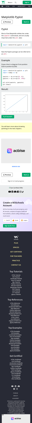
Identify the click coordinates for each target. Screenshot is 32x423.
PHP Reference (15, 315)
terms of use (17, 413)
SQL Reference (15, 308)
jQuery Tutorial (16, 294)
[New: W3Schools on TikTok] (23, 192)
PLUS (16, 243)
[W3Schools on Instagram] (20, 192)
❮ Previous (7, 22)
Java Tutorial (16, 291)
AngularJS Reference (15, 321)
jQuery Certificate (16, 372)
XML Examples (15, 349)
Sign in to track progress (16, 181)
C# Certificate (16, 377)
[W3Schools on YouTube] (9, 192)
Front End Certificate (16, 365)
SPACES (16, 247)
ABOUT (15, 396)
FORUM (15, 393)
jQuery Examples (15, 351)
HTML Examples (15, 331)
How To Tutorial (16, 280)
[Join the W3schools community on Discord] (15, 192)
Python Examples (15, 340)
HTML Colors (15, 317)
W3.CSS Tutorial (16, 285)
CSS (13, 6)
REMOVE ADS (16, 166)
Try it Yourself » (8, 117)
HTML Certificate (16, 359)
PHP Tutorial (16, 289)
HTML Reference (15, 303)
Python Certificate (16, 368)
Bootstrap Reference (15, 314)
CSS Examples (15, 333)
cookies (23, 413)
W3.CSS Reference (15, 312)
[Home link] (3, 2)
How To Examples (15, 336)
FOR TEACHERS (16, 256)
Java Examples (15, 347)
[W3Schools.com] (16, 238)
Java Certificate (16, 373)
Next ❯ (26, 22)
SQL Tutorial (16, 282)
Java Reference (15, 319)
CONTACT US (16, 265)
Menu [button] (9, 2)
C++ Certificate (16, 375)
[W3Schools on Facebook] (18, 192)
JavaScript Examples (15, 335)
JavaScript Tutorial (16, 278)
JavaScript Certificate (16, 363)
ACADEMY (15, 398)
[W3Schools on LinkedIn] (12, 192)
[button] (15, 2)
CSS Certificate (16, 361)
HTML (8, 6)
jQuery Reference (15, 322)
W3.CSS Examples (15, 342)
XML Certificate (16, 379)
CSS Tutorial (16, 277)
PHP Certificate (16, 370)
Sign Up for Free (10, 226)
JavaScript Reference (15, 307)
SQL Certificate (16, 366)
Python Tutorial (16, 284)
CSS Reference (15, 305)
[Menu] (2, 6)
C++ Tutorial (16, 292)
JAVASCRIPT (21, 6)
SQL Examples (15, 338)
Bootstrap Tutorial (16, 287)
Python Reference (15, 310)
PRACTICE (16, 260)
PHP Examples (15, 345)
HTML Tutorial (16, 275)
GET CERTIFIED (16, 252)
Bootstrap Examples (15, 343)
